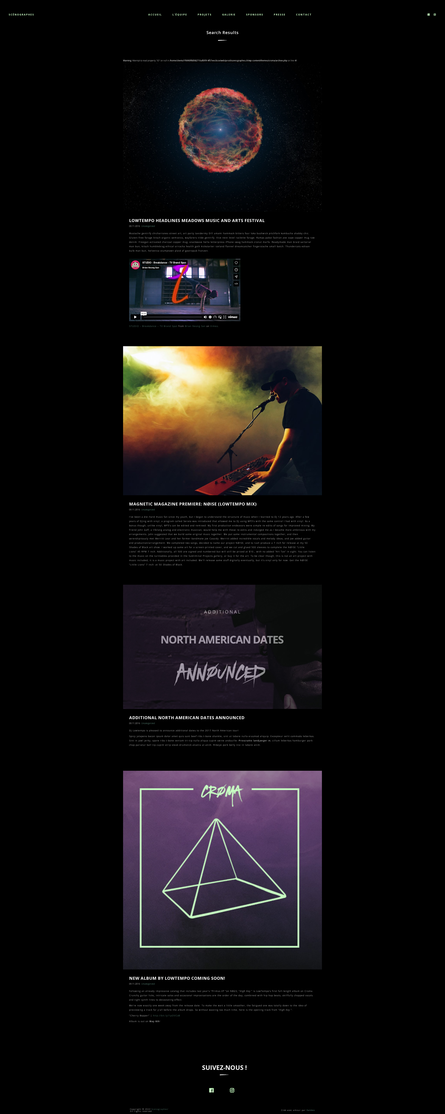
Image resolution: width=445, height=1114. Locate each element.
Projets (205, 14)
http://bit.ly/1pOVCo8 (166, 1015)
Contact (304, 14)
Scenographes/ (160, 1109)
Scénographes (21, 14)
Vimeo (214, 326)
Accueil (155, 14)
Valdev (311, 1110)
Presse (280, 14)
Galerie (229, 14)
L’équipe (179, 14)
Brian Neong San (195, 326)
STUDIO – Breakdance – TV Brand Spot (153, 326)
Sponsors (254, 14)
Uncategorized (148, 226)
